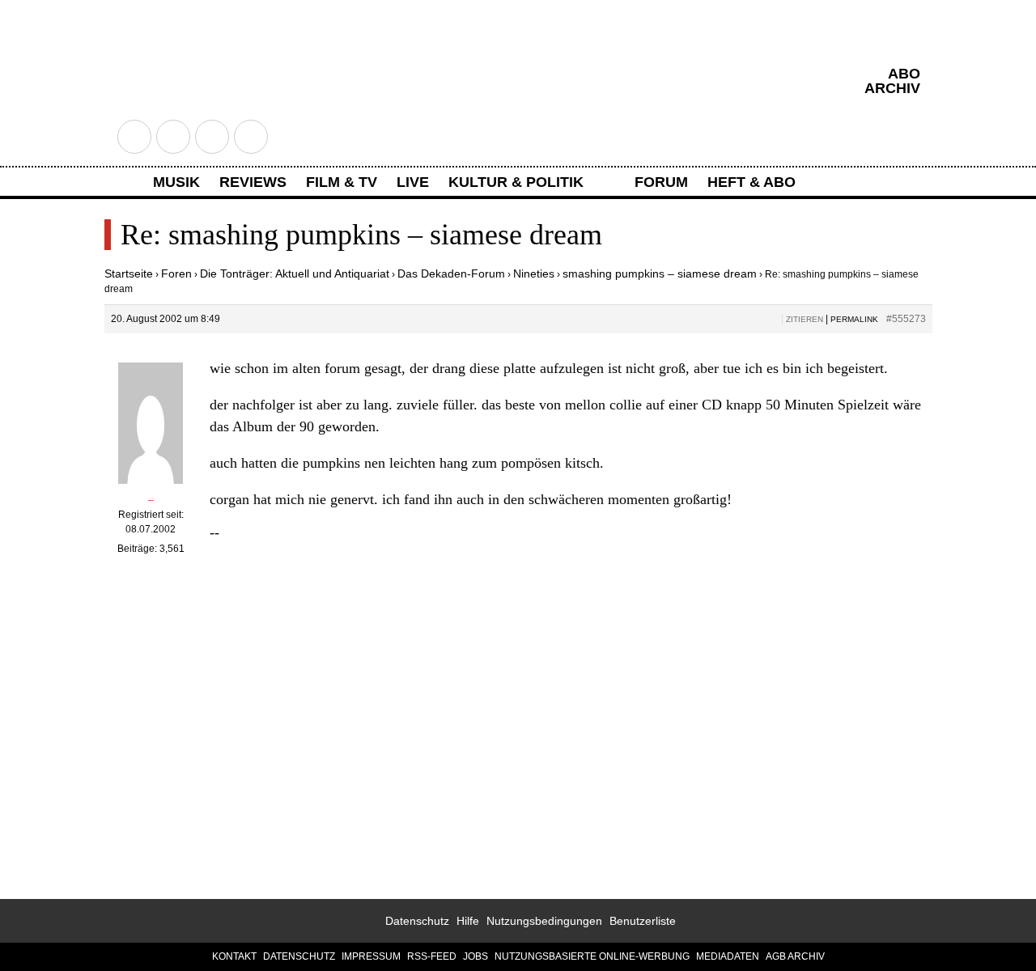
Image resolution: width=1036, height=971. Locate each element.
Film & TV (341, 182)
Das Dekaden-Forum (451, 273)
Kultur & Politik (516, 182)
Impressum (371, 956)
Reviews (253, 182)
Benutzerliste (642, 920)
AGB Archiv (795, 956)
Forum (661, 182)
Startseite (128, 273)
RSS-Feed (431, 956)
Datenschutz (417, 920)
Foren (176, 273)
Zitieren (804, 319)
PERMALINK (854, 319)
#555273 (906, 318)
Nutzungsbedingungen (544, 920)
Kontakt (234, 956)
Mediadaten (727, 956)
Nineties (533, 273)
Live (413, 182)
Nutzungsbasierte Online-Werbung (592, 956)
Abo (904, 73)
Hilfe (467, 920)
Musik (176, 182)
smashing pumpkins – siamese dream (660, 273)
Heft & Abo (751, 182)
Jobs (475, 956)
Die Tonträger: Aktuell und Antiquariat (294, 273)
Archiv (892, 88)
